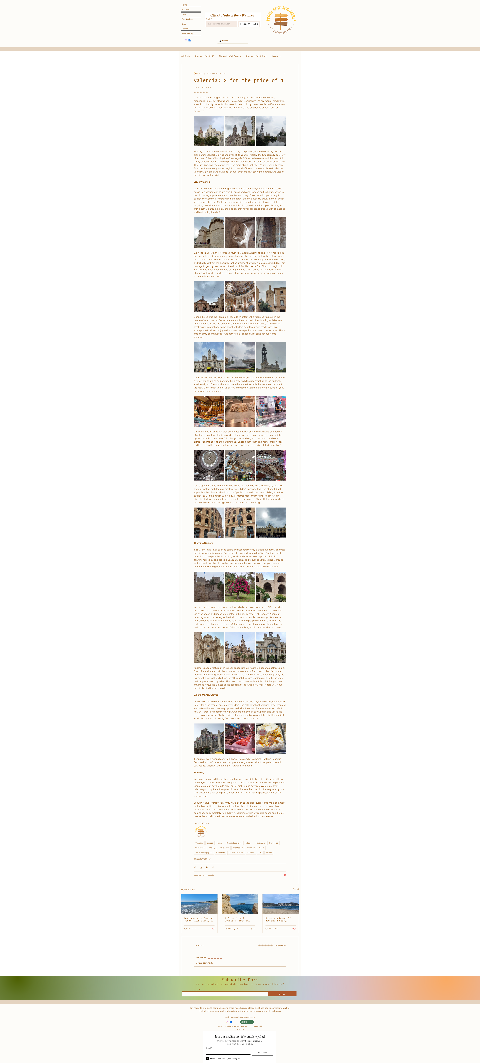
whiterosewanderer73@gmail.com (240, 1017)
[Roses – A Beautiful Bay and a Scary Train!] (280, 904)
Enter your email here (190, 990)
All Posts (185, 56)
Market (269, 853)
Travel (219, 843)
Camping (199, 843)
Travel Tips (273, 843)
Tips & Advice (187, 19)
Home (184, 5)
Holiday (248, 843)
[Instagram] (186, 40)
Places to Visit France (230, 56)
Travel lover (224, 848)
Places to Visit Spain (256, 56)
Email (209, 19)
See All (296, 889)
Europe (210, 843)
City (260, 853)
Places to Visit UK (204, 56)
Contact (185, 29)
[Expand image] (209, 131)
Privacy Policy (187, 33)
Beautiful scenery (233, 843)
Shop (184, 24)
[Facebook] (189, 40)
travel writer (200, 848)
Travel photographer (203, 853)
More (275, 56)
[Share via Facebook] (195, 867)
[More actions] (284, 73)
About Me (186, 9)
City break (220, 853)
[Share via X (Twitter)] (201, 867)
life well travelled (236, 853)
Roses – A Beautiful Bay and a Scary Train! (279, 919)
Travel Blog (260, 843)
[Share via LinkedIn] (207, 867)
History (212, 848)
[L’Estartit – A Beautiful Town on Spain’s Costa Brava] (240, 904)
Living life (251, 848)
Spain (261, 848)
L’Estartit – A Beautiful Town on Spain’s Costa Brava (238, 919)
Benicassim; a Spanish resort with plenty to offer (198, 919)
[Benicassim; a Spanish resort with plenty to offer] (199, 904)
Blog (184, 14)
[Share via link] (213, 867)
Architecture (238, 848)
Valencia (250, 853)
